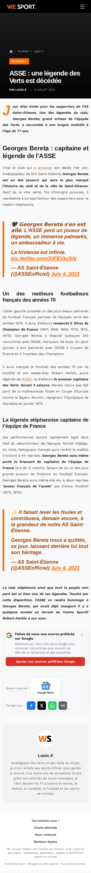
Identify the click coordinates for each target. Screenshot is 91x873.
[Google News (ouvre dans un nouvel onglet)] (46, 688)
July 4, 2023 (65, 274)
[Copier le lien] (63, 705)
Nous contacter (45, 834)
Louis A (45, 755)
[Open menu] (82, 6)
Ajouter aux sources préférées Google (45, 661)
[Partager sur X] (41, 705)
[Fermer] (82, 635)
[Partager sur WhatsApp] (52, 705)
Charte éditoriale (45, 827)
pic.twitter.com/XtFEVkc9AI (44, 258)
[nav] (11, 51)
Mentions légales (45, 841)
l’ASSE (27, 379)
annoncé (45, 168)
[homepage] (22, 6)
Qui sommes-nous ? (45, 820)
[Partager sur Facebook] (31, 705)
